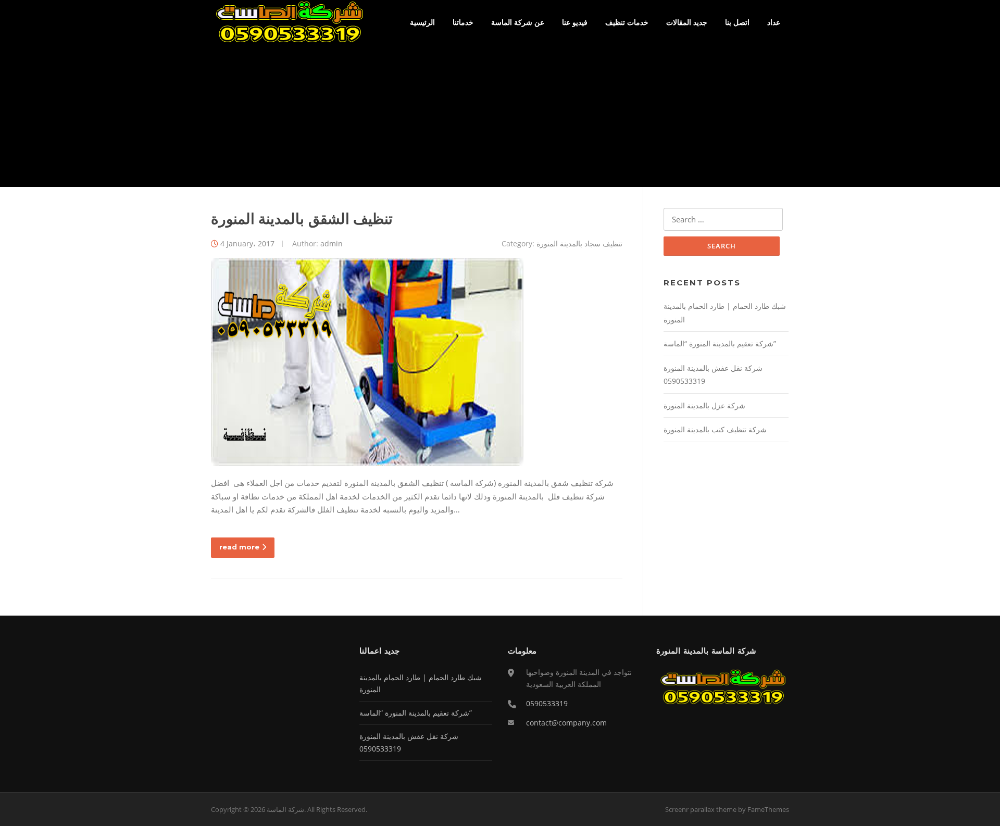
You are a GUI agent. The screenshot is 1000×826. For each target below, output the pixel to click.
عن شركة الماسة (517, 22)
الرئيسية (422, 22)
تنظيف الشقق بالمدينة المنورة (302, 219)
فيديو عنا (575, 22)
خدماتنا (463, 22)
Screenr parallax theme (700, 809)
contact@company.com (566, 723)
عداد (773, 22)
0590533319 (547, 703)
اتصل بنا (737, 22)
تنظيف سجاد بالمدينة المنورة (579, 243)
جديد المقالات (686, 22)
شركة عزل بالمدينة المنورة (704, 405)
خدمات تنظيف (626, 22)
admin (331, 243)
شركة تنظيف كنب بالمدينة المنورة (715, 429)
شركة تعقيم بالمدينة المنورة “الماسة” (720, 343)
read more (239, 547)
